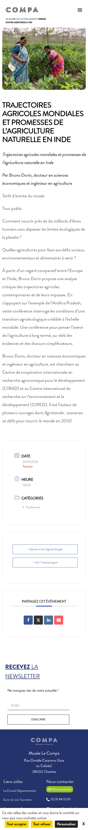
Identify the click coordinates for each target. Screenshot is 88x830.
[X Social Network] (38, 620)
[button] (79, 9)
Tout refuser (41, 824)
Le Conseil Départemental (19, 790)
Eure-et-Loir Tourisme (17, 799)
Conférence (33, 507)
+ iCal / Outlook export (45, 562)
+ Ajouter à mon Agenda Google (45, 549)
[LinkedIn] (48, 620)
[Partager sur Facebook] (28, 620)
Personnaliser (66, 824)
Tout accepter (16, 824)
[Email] (58, 620)
